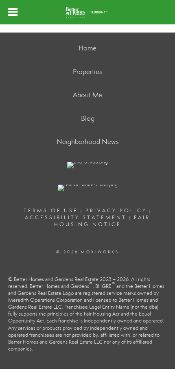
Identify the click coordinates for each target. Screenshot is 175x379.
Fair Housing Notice (102, 221)
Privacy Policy (116, 210)
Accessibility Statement (76, 217)
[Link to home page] (87, 12)
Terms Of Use (51, 210)
